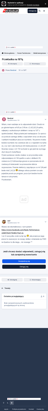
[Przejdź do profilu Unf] (4, 222)
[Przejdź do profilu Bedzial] (3, 70)
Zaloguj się (24, 267)
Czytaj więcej (5, 4)
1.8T (24, 70)
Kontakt (31, 409)
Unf (8, 221)
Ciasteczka (40, 409)
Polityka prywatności (19, 409)
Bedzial (10, 118)
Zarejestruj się (24, 261)
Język (6, 409)
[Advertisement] (24, 30)
